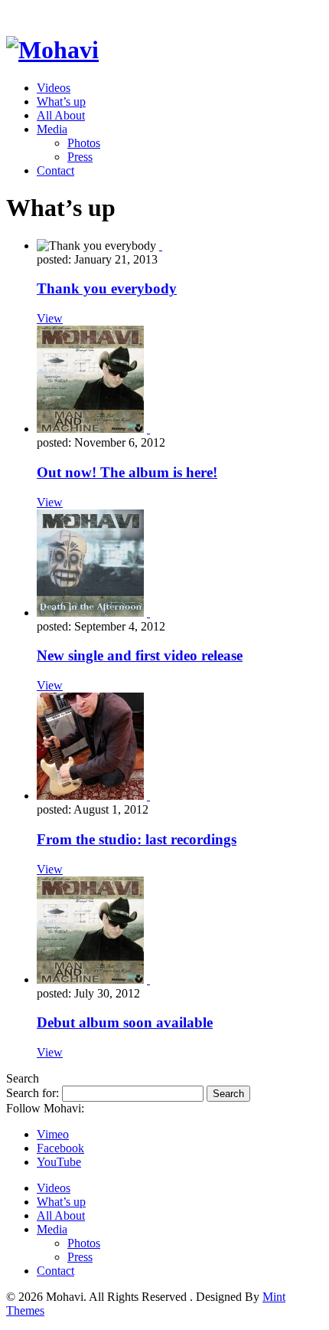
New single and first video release (140, 655)
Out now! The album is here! (127, 472)
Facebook (60, 1148)
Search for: (32, 1092)
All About (61, 115)
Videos (53, 87)
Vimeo (53, 1134)
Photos (83, 142)
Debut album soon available (125, 1022)
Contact (55, 170)
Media (52, 129)
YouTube (59, 1161)
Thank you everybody (107, 288)
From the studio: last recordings (136, 839)
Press (80, 156)
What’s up (61, 101)
